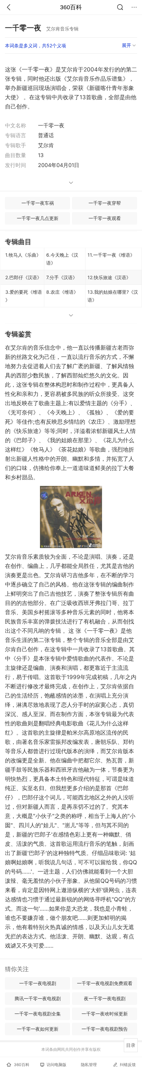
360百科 (71, 7)
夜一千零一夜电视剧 (104, 998)
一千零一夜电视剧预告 (105, 1029)
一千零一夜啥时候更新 (105, 1013)
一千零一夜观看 (105, 218)
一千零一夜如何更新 (37, 1029)
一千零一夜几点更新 (37, 218)
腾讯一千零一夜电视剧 (38, 998)
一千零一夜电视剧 (37, 983)
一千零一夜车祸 (37, 203)
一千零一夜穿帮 (105, 203)
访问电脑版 (56, 1064)
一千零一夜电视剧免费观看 (104, 983)
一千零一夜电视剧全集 (38, 1013)
